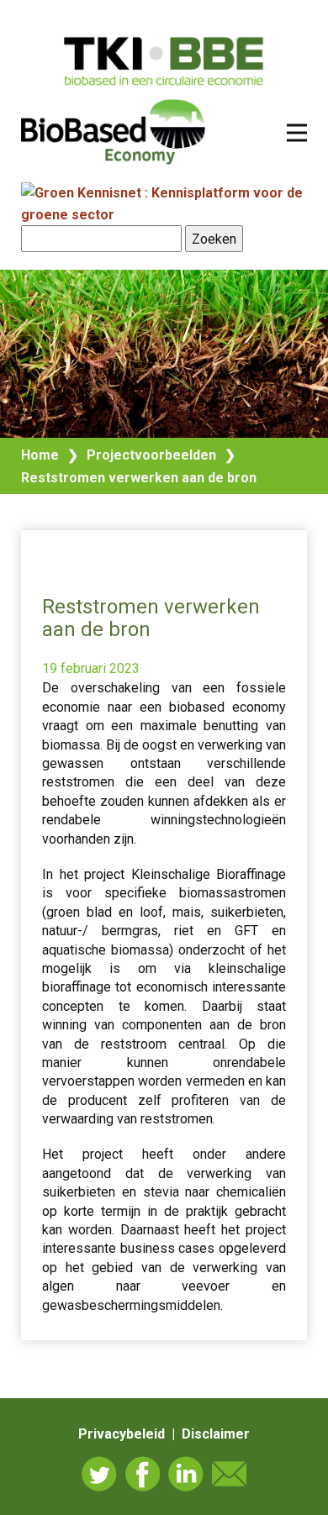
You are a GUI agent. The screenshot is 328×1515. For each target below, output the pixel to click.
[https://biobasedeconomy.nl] (164, 61)
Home (40, 455)
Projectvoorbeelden (151, 455)
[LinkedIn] (186, 1473)
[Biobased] (113, 130)
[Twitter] (99, 1473)
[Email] (229, 1473)
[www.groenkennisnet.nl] (164, 215)
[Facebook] (143, 1473)
